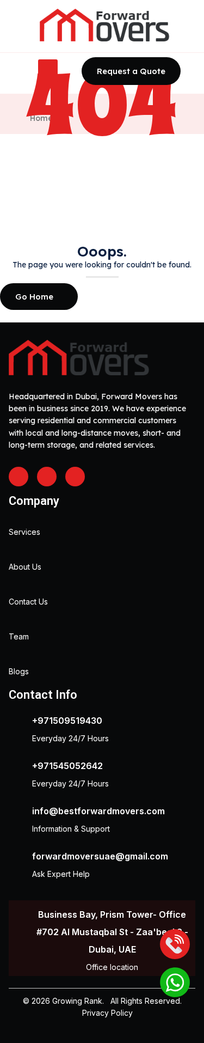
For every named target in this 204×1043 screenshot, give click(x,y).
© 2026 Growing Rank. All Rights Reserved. (102, 1000)
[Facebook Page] (18, 476)
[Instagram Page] (47, 476)
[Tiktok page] (75, 476)
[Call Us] (175, 945)
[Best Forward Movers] (105, 25)
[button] (48, 70)
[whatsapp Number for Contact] (175, 983)
